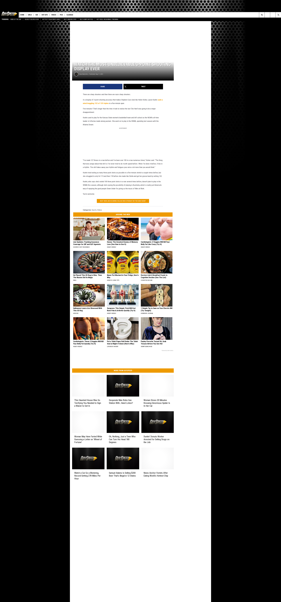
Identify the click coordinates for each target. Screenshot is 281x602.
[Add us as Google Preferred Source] (267, 15)
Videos (53, 15)
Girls (30, 15)
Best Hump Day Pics (86, 19)
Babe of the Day (16, 19)
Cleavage (70, 15)
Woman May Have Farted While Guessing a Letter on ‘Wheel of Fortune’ (88, 439)
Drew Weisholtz (83, 74)
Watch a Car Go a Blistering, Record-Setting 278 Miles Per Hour (87, 476)
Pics (61, 15)
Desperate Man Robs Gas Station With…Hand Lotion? (121, 401)
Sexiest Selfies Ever (32, 19)
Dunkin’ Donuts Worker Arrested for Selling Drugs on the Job (156, 439)
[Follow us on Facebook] (273, 15)
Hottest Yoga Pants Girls (51, 19)
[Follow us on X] (278, 15)
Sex (36, 15)
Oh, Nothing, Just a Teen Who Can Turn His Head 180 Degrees (122, 439)
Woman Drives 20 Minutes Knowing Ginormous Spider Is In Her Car (157, 403)
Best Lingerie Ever (70, 19)
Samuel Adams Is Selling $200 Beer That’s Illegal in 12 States (122, 474)
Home (22, 15)
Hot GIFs (45, 15)
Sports (94, 210)
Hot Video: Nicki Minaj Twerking (107, 19)
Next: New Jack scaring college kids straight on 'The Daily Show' (123, 201)
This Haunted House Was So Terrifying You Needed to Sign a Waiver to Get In (87, 403)
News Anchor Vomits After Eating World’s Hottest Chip (156, 474)
